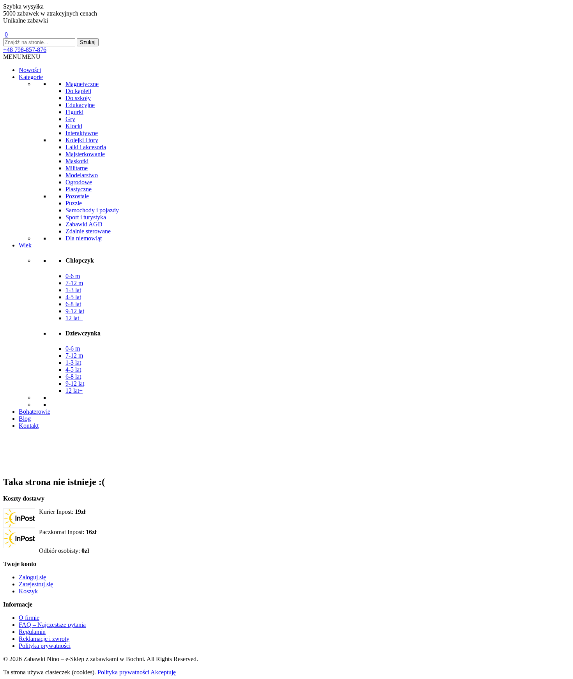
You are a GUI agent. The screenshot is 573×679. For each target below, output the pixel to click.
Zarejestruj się (36, 584)
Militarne (76, 168)
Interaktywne (81, 133)
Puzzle (73, 203)
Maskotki (76, 161)
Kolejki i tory (81, 140)
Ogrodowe (78, 182)
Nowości (30, 70)
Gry (70, 119)
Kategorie (31, 77)
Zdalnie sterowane (88, 231)
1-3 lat (73, 290)
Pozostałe (77, 196)
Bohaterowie (34, 411)
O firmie (29, 617)
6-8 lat (73, 304)
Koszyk (28, 591)
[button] (22, 56)
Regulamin (32, 631)
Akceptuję (163, 672)
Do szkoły (78, 98)
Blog (25, 418)
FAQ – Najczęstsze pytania (52, 624)
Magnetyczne (82, 84)
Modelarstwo (81, 175)
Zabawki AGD (84, 224)
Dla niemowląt (83, 238)
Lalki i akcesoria (85, 147)
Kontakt (29, 425)
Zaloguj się (32, 577)
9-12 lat (74, 311)
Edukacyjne (80, 105)
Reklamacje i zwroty (44, 638)
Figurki (74, 112)
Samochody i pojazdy (92, 210)
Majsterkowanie (85, 154)
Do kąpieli (78, 91)
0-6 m (72, 276)
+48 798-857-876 (24, 49)
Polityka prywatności (45, 645)
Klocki (73, 126)
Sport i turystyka (85, 217)
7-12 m (74, 283)
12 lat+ (74, 318)
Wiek (25, 245)
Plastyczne (78, 189)
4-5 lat (73, 297)
